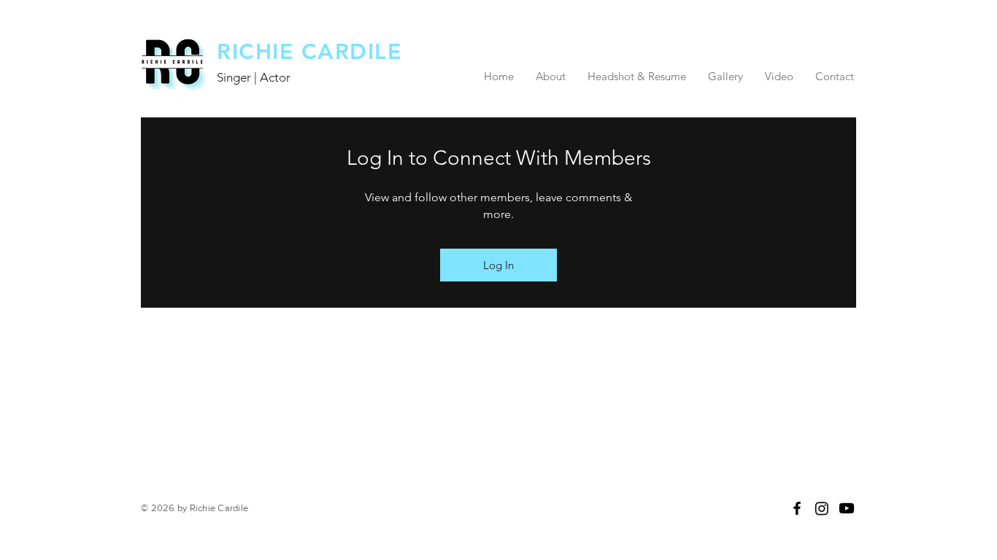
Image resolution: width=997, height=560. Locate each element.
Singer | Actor (253, 77)
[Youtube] (846, 508)
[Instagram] (822, 508)
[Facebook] (797, 508)
